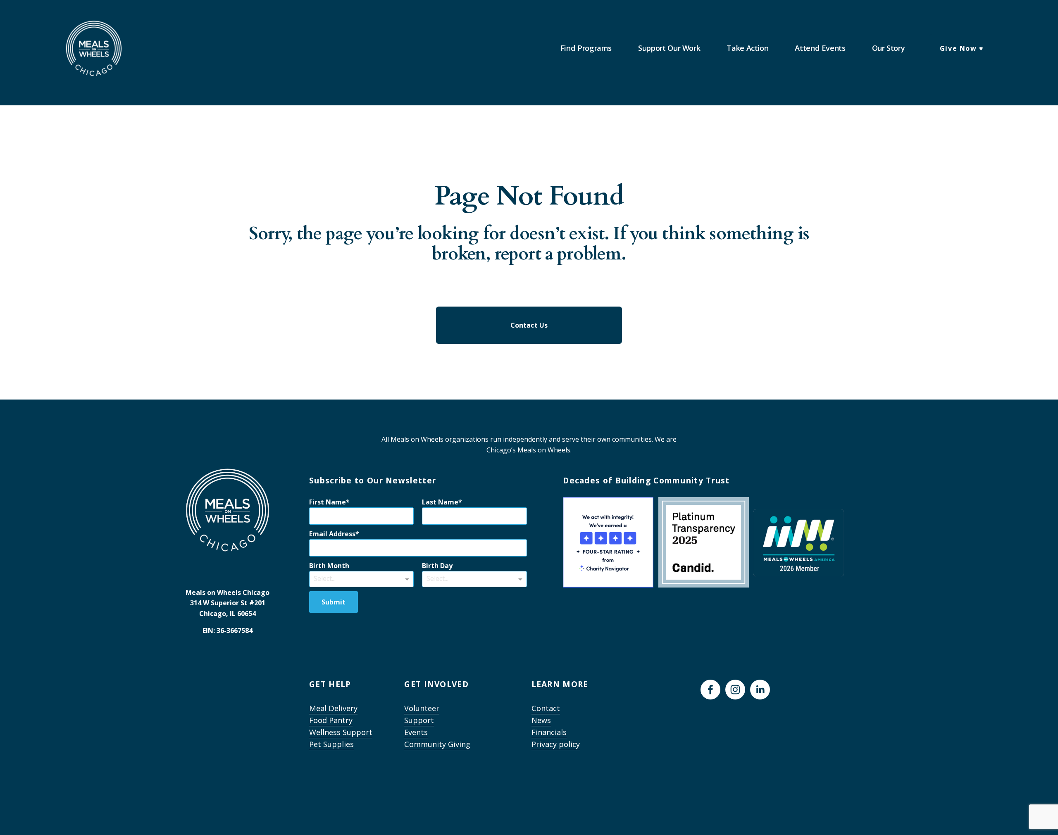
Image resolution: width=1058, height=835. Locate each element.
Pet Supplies (331, 744)
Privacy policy (555, 744)
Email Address (332, 533)
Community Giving (437, 744)
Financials (549, 732)
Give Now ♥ (962, 48)
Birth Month (329, 565)
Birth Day (437, 565)
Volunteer (421, 708)
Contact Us (529, 325)
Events (416, 732)
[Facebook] (710, 689)
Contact (545, 708)
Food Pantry (331, 720)
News (541, 720)
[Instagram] (735, 689)
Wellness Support (340, 732)
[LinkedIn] (760, 689)
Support (419, 720)
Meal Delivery (333, 708)
